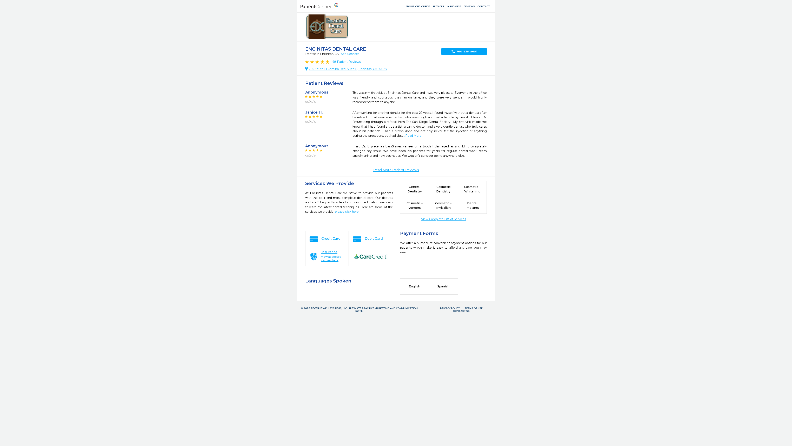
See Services (350, 54)
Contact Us (461, 311)
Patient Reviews (346, 62)
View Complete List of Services (443, 219)
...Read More (412, 136)
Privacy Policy (450, 308)
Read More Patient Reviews (396, 170)
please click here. (347, 212)
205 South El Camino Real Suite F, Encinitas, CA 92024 (348, 69)
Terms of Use (473, 308)
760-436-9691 (464, 52)
